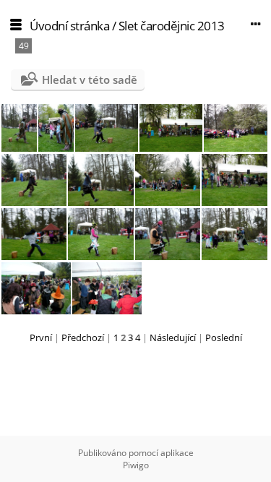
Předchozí (82, 337)
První (41, 337)
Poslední (223, 337)
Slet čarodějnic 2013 (172, 25)
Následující (173, 337)
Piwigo (136, 465)
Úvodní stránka (69, 25)
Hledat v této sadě (89, 79)
